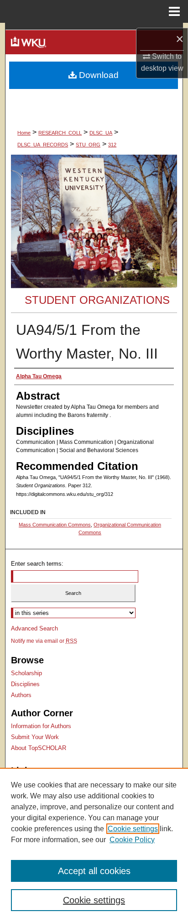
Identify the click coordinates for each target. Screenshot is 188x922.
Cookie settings (133, 829)
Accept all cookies (94, 871)
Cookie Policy (132, 840)
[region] (94, 845)
